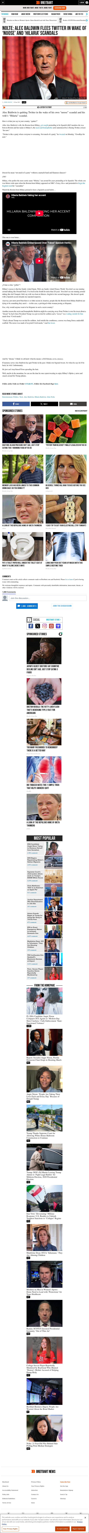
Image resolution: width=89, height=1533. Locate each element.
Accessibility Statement (10, 1490)
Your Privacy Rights (10, 1529)
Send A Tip (63, 1494)
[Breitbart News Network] (29, 619)
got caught (44, 125)
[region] (44, 1523)
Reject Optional (78, 1529)
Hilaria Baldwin (40, 397)
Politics (16, 397)
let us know (69, 579)
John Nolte (8, 102)
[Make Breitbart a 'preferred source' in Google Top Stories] (76, 102)
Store (33, 1503)
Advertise (34, 1490)
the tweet (51, 323)
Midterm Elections (40, 14)
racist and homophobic (44, 127)
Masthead (5, 1482)
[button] (3, 2)
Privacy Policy (36, 1482)
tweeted (62, 134)
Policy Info (5, 1494)
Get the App (64, 1486)
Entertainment (7, 397)
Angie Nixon (25, 14)
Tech (21, 397)
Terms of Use (6, 1503)
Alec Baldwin (29, 397)
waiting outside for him (74, 314)
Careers (34, 1498)
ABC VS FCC (79, 14)
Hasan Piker (55, 14)
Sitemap (63, 1498)
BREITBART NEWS (45, 1471)
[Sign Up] (59, 8)
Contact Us (35, 1494)
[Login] (81, 3)
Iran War (14, 14)
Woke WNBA (68, 14)
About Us (5, 1486)
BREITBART (47, 2)
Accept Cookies (62, 1529)
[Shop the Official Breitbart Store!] (53, 619)
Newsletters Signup (66, 1490)
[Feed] (80, 1513)
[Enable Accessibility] (87, 3)
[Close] (85, 1517)
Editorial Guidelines (8, 1498)
